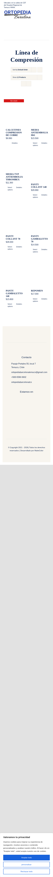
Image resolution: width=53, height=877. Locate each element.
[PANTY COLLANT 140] (39, 167)
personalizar (26, 864)
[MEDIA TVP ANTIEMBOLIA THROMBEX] (14, 162)
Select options (35, 144)
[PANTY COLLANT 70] (14, 219)
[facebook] (22, 39)
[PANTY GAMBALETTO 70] (39, 219)
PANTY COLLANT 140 (39, 185)
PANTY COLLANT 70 (13, 237)
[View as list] (28, 83)
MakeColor (38, 451)
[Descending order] (39, 69)
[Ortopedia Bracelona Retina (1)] (17, 11)
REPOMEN (37, 290)
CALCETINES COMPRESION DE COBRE (14, 133)
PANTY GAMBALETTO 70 (39, 239)
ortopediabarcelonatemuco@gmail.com (29, 372)
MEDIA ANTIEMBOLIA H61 (39, 133)
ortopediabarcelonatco (21, 382)
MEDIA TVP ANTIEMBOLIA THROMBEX (14, 177)
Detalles (15, 143)
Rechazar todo (27, 871)
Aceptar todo (26, 858)
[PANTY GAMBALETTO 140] (14, 273)
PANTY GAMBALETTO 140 (14, 293)
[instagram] (25, 39)
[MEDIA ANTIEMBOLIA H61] (39, 112)
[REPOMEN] (39, 273)
